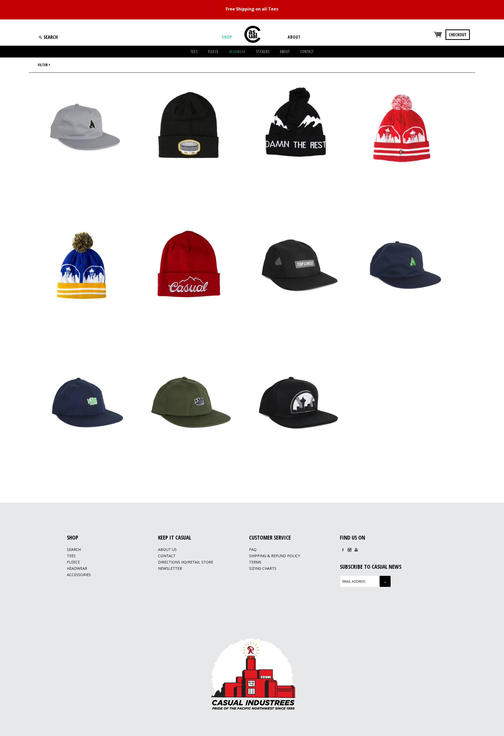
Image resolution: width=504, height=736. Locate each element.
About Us (167, 549)
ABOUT (285, 51)
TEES (194, 51)
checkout (457, 35)
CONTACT (307, 51)
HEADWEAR (237, 51)
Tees (71, 555)
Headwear (77, 568)
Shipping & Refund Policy (274, 555)
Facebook (343, 550)
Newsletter (170, 568)
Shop (227, 37)
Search (74, 549)
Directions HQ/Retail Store (185, 562)
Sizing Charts (262, 568)
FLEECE (213, 51)
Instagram (349, 550)
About (294, 37)
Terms (255, 562)
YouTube (356, 550)
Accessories (79, 574)
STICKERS (263, 51)
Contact (167, 555)
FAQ (252, 549)
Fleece (73, 562)
